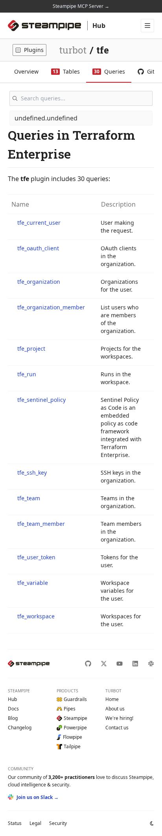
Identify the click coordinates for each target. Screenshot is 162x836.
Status (15, 823)
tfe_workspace (36, 616)
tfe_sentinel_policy (41, 399)
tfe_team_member (41, 523)
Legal (35, 823)
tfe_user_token (36, 557)
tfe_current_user (39, 222)
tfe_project (31, 348)
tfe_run (26, 374)
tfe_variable (32, 582)
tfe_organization (38, 281)
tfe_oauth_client (38, 248)
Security (58, 823)
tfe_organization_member (51, 307)
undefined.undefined (46, 118)
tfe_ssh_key (32, 472)
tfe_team (28, 498)
